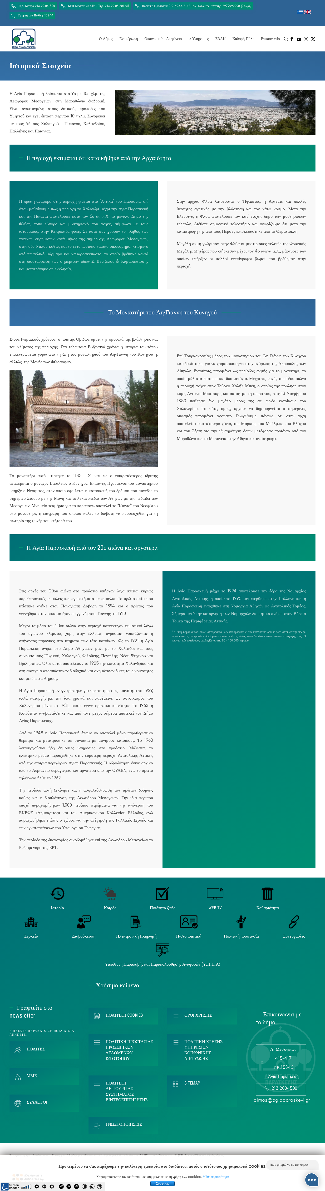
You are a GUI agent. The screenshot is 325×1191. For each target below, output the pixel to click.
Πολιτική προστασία (241, 936)
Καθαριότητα (267, 907)
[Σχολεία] (31, 921)
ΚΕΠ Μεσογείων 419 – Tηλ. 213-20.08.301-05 (98, 6)
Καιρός (110, 907)
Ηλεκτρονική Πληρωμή (136, 936)
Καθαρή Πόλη (243, 39)
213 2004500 (284, 1088)
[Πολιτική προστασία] (241, 921)
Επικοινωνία (270, 39)
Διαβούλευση (83, 936)
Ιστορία (57, 907)
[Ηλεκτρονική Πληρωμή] (136, 921)
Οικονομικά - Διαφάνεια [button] (163, 39)
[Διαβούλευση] (84, 921)
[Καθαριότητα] (267, 893)
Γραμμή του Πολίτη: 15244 (35, 15)
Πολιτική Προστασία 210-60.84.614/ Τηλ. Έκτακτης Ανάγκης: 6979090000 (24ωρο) (196, 6)
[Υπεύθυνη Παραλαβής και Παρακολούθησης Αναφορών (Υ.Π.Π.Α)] (162, 950)
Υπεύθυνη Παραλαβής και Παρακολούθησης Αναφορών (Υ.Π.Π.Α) (162, 964)
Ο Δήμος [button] (106, 39)
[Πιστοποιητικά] (189, 921)
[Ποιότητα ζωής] (162, 893)
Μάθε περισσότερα (216, 1177)
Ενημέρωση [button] (128, 39)
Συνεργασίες (294, 936)
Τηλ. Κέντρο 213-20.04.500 (36, 6)
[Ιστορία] (57, 893)
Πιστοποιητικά (188, 936)
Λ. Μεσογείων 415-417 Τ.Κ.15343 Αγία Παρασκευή (283, 1063)
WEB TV (215, 907)
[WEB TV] (215, 893)
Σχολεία (31, 936)
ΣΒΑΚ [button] (220, 39)
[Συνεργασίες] (293, 921)
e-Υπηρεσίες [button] (198, 39)
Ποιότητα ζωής (162, 907)
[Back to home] (24, 39)
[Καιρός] (109, 893)
